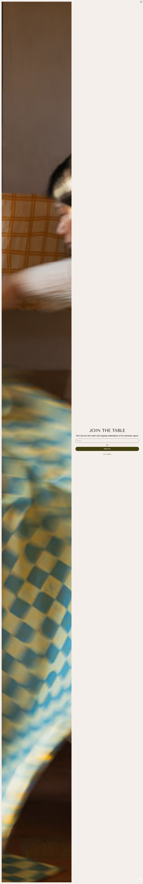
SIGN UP (107, 449)
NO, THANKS (107, 454)
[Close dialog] (141, 2)
